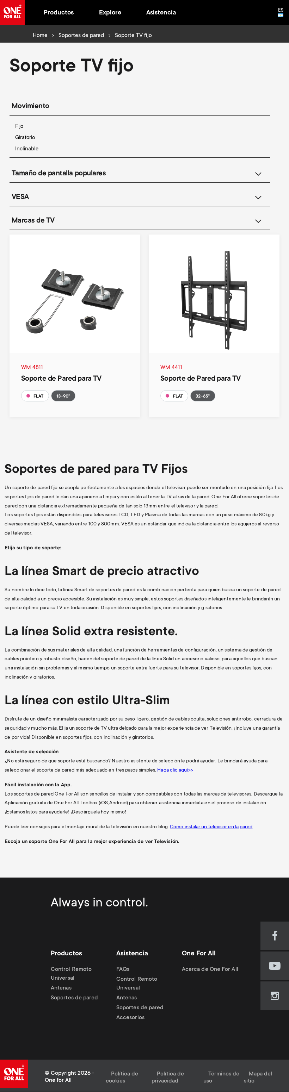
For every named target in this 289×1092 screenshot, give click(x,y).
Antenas (61, 988)
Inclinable (26, 149)
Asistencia (161, 13)
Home (40, 36)
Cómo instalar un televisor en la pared (211, 827)
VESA (20, 197)
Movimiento (30, 106)
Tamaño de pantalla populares (59, 174)
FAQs (122, 970)
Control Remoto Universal (71, 974)
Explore (110, 13)
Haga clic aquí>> (175, 770)
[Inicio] (12, 12)
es (283, 15)
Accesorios (130, 1018)
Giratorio (25, 138)
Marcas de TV (33, 221)
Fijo (19, 127)
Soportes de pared (81, 36)
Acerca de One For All (210, 970)
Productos (59, 13)
